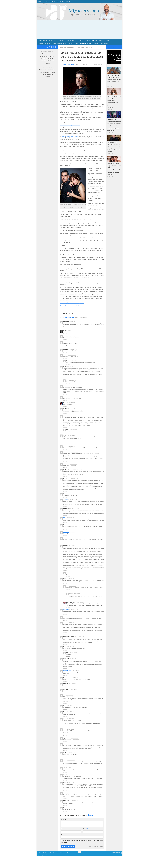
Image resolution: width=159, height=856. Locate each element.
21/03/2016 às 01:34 (74, 609)
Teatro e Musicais (85, 43)
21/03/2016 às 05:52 (74, 658)
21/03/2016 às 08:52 (70, 711)
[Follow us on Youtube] (47, 47)
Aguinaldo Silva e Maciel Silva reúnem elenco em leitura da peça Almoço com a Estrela (113, 147)
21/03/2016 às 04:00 (70, 646)
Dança (81, 40)
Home (39, 1)
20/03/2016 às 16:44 (70, 366)
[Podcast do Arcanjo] (55, 47)
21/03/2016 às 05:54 (76, 670)
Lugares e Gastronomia (100, 43)
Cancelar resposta (96, 846)
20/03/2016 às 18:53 (70, 415)
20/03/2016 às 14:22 (70, 330)
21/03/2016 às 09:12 (70, 729)
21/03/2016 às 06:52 (72, 683)
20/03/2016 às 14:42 (71, 341)
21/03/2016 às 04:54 (72, 380)
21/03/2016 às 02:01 (71, 622)
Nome (63, 829)
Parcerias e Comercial (57, 1)
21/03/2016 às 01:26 (71, 578)
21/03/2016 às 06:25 (75, 677)
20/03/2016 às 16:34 (73, 349)
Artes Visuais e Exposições (47, 40)
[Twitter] (53, 47)
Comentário (65, 819)
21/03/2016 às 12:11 (71, 743)
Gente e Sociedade (91, 40)
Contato (45, 1)
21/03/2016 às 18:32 (80, 602)
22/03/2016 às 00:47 (73, 652)
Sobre (68, 1)
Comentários (68, 317)
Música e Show (104, 40)
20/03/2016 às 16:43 (72, 355)
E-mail (85, 829)
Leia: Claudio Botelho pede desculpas (70, 125)
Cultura (74, 40)
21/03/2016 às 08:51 (69, 695)
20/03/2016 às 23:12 (73, 532)
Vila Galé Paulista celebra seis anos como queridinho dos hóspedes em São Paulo (114, 80)
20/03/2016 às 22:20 (73, 499)
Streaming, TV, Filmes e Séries (67, 43)
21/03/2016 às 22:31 (73, 774)
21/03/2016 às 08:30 (74, 689)
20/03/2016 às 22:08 (70, 493)
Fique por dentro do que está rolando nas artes (72, 306)
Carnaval (61, 40)
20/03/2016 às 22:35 (75, 508)
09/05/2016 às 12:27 (74, 800)
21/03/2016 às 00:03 (71, 545)
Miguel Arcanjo (68, 64)
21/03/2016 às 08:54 (71, 718)
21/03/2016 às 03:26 (80, 636)
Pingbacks (81, 317)
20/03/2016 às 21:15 (78, 469)
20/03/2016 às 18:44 (71, 408)
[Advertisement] (79, 29)
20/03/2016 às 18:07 (73, 402)
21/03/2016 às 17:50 (72, 586)
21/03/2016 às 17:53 (69, 767)
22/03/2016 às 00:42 (73, 429)
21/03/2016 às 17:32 (71, 760)
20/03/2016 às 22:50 (71, 524)
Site (62, 834)
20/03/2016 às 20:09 (71, 446)
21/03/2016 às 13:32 (71, 752)
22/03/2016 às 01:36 (70, 782)
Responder (65, 333)
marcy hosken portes (67, 670)
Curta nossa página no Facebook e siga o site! (72, 303)
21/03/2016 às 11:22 (74, 738)
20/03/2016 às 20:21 (73, 464)
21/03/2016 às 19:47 (77, 593)
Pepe (64, 517)
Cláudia (89, 815)
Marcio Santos (66, 609)
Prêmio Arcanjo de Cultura (47, 43)
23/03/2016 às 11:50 (71, 793)
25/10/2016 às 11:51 (71, 807)
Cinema (68, 40)
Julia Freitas (65, 499)
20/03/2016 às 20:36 (73, 360)
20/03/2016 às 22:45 (70, 517)
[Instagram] (49, 47)
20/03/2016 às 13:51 (73, 321)
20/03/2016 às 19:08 (71, 435)
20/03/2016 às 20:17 (74, 452)
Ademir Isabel (66, 532)
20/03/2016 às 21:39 (74, 478)
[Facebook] (51, 47)
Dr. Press (47, 855)
